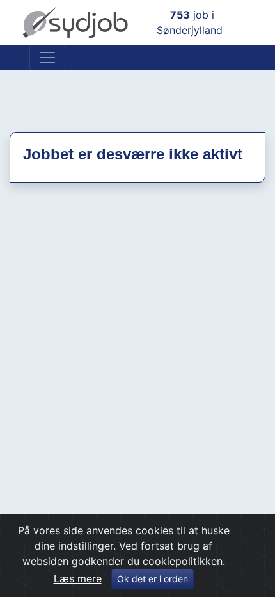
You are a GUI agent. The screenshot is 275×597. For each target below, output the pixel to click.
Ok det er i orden (152, 578)
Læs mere (78, 578)
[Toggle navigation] (47, 57)
